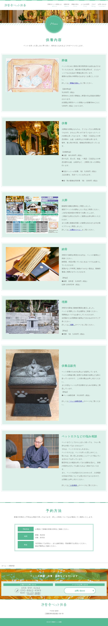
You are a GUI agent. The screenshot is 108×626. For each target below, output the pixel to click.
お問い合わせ (80, 591)
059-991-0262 (30, 588)
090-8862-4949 (30, 590)
